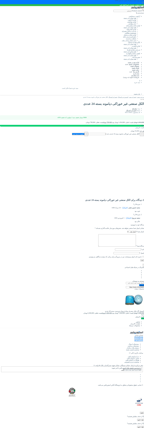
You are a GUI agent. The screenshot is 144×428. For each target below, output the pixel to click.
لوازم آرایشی (132, 20)
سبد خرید (136, 73)
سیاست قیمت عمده (132, 349)
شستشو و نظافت (130, 33)
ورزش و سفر (140, 97)
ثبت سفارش (135, 75)
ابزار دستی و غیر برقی (129, 40)
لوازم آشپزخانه (131, 29)
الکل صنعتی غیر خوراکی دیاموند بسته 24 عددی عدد (123, 134)
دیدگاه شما (140, 246)
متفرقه (134, 108)
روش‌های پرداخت (133, 346)
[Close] (143, 264)
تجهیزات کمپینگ (113, 97)
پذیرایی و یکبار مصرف (129, 31)
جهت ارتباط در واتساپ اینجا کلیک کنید (132, 5)
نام (142, 249)
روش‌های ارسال (134, 344)
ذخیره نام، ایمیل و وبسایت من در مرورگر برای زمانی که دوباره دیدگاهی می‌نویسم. (115, 257)
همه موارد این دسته (130, 18)
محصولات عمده (134, 64)
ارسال (141, 285)
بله (142, 420)
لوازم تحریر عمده (133, 62)
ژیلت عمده (135, 70)
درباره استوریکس (133, 356)
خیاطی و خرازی (131, 38)
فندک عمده (135, 68)
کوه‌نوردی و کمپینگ (123, 97)
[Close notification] (143, 3)
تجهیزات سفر (132, 97)
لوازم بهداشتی (131, 22)
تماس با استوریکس (133, 358)
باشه (142, 413)
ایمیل (141, 253)
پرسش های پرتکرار (133, 348)
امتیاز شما (140, 231)
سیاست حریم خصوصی (131, 362)
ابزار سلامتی (132, 24)
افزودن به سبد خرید (78, 134)
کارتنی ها (136, 72)
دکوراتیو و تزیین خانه (129, 37)
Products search (137, 11)
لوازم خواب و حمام (130, 35)
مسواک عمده (134, 66)
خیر (139, 420)
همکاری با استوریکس (132, 360)
